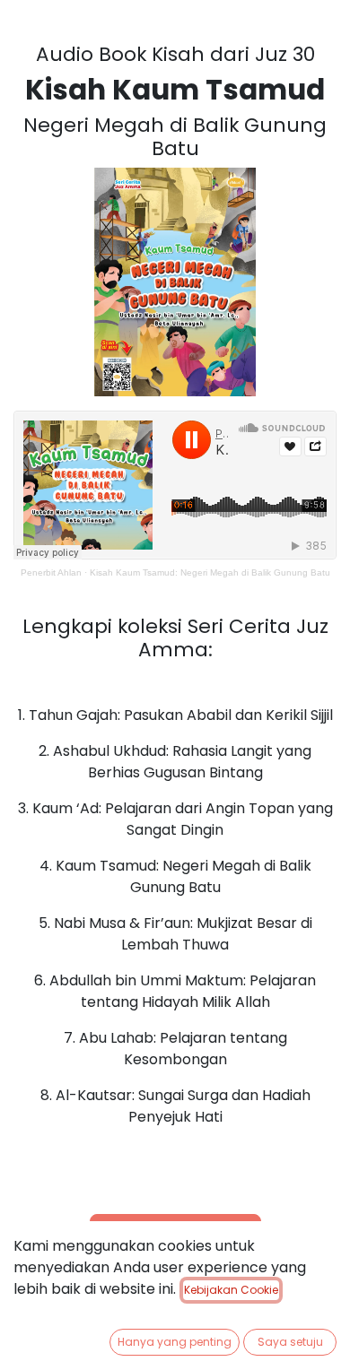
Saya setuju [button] (290, 1341)
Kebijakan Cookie (231, 1289)
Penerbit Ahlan (51, 572)
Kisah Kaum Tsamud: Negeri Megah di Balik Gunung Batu (210, 572)
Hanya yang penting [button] (175, 1341)
